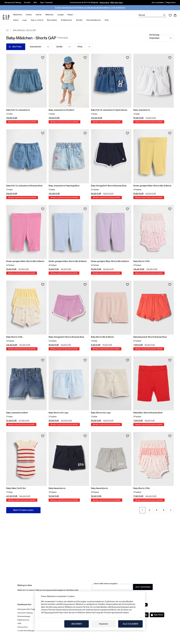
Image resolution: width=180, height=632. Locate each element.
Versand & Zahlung (25, 613)
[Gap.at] (6, 17)
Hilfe (35, 2)
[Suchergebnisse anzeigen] (164, 15)
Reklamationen (23, 620)
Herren (39, 15)
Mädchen (50, 15)
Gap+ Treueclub (46, 2)
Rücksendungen (24, 616)
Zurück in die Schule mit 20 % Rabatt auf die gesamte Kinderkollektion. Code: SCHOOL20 (90, 8)
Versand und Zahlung (12, 2)
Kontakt (27, 2)
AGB (19, 623)
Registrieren (104, 2)
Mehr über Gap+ (116, 2)
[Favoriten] (170, 15)
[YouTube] (145, 604)
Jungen (60, 15)
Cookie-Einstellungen (26, 631)
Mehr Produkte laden (23, 510)
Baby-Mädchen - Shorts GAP (24, 30)
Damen (29, 15)
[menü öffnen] (23, 14)
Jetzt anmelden (157, 2)
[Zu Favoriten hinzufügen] (43, 58)
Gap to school (37, 20)
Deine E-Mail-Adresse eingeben (105, 584)
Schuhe (79, 20)
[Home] (7, 30)
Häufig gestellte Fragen (27, 609)
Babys (70, 15)
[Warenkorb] (175, 15)
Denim (16, 20)
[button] (171, 510)
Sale (107, 20)
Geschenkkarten (93, 20)
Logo (25, 20)
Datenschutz (23, 627)
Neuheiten (17, 15)
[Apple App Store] (157, 614)
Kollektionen (66, 20)
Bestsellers (52, 20)
